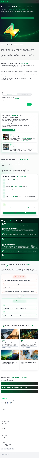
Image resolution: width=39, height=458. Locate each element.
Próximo (29, 104)
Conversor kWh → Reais (6, 430)
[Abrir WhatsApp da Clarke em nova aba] (13, 449)
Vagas (3, 411)
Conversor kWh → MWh (6, 433)
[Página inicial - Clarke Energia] (5, 2)
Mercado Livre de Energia (6, 425)
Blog (2, 413)
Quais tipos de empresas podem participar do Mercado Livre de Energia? (17, 383)
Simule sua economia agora (17, 18)
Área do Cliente (4, 423)
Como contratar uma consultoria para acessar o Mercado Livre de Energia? (17, 391)
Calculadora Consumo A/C (6, 437)
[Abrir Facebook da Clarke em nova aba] (7, 449)
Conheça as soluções (5, 421)
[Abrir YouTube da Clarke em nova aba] (10, 449)
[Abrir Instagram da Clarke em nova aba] (2, 449)
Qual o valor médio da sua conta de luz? (9, 97)
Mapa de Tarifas (4, 435)
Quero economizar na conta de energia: (8, 92)
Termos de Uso (7, 456)
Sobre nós (3, 409)
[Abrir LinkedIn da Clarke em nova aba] (5, 449)
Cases (3, 416)
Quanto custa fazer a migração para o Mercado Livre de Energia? (16, 387)
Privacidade (3, 456)
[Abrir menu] (37, 2)
